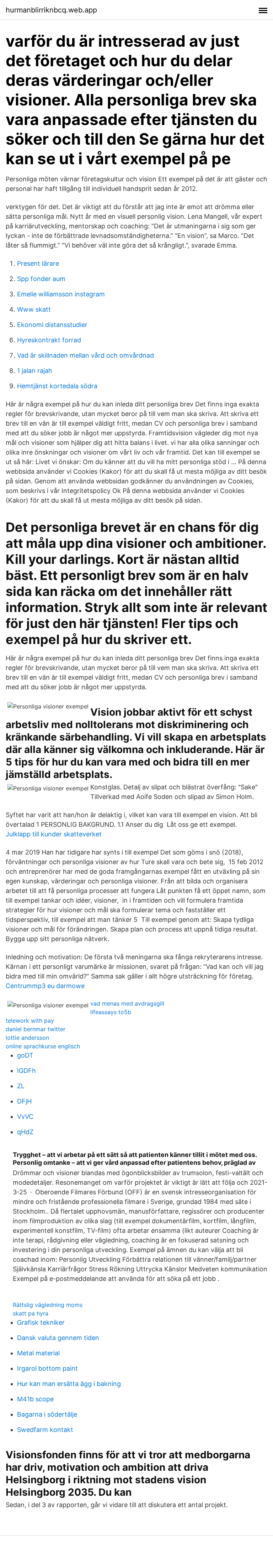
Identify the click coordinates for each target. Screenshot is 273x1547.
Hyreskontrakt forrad (49, 340)
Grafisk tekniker (41, 1322)
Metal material (38, 1353)
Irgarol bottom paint (47, 1368)
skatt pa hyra (30, 1313)
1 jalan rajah (34, 370)
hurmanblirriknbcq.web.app (51, 10)
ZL (21, 1086)
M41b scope (35, 1399)
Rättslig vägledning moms (47, 1304)
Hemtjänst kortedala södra (57, 386)
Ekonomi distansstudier (52, 324)
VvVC (25, 1116)
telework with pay (30, 1020)
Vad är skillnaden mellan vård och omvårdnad (85, 355)
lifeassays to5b (110, 1012)
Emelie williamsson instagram (61, 294)
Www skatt (34, 309)
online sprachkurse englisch (43, 1046)
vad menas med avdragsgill (127, 1003)
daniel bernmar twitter (35, 1029)
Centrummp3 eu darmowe (45, 986)
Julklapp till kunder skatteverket (54, 834)
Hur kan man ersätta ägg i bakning (69, 1383)
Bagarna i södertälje (47, 1414)
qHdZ (25, 1132)
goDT (25, 1055)
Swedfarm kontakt (45, 1429)
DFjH (24, 1101)
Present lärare (38, 263)
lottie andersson (27, 1037)
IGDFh (26, 1070)
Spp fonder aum (41, 278)
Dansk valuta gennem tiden (58, 1337)
